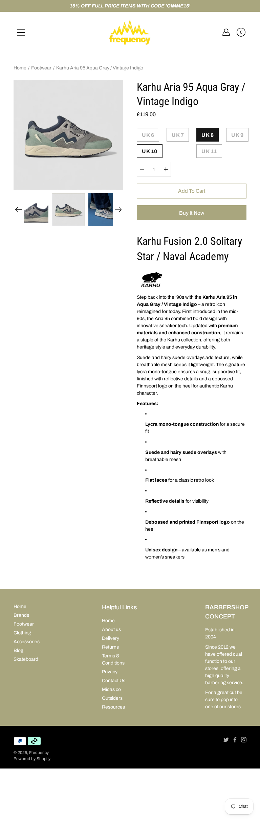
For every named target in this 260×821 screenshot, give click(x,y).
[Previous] (19, 210)
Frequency (39, 752)
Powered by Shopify (32, 758)
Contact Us (113, 680)
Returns (110, 647)
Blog (18, 650)
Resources (113, 707)
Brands (21, 615)
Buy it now (191, 213)
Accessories (27, 641)
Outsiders (112, 698)
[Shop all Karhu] (152, 286)
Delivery (110, 638)
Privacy (109, 671)
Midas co (111, 689)
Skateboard (26, 659)
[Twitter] (226, 739)
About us (111, 629)
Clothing (22, 632)
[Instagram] (243, 739)
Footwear (41, 67)
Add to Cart (191, 191)
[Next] (118, 210)
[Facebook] (235, 739)
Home (20, 67)
